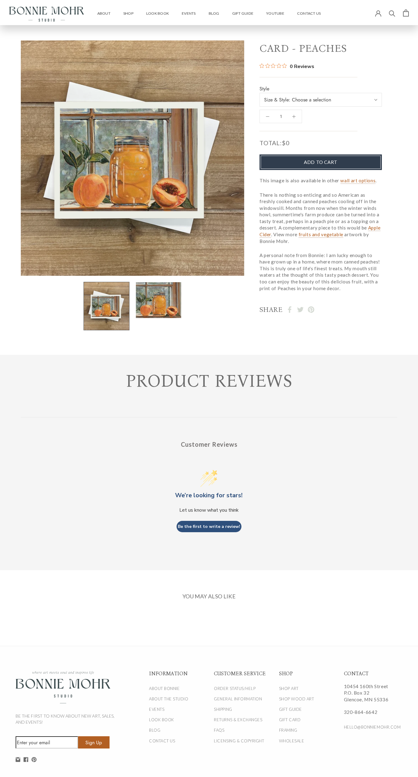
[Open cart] (406, 13)
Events (189, 13)
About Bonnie (164, 688)
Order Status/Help (235, 688)
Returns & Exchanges (238, 719)
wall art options (357, 180)
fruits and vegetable (321, 234)
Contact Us (309, 13)
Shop (128, 13)
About (103, 13)
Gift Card (290, 719)
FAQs (219, 730)
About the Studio (168, 698)
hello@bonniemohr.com (370, 727)
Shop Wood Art (296, 698)
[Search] (392, 13)
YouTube (275, 13)
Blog (214, 13)
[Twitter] (300, 309)
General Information (238, 698)
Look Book (157, 13)
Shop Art (289, 688)
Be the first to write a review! (209, 526)
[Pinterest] (311, 309)
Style (264, 88)
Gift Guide (242, 13)
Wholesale (291, 740)
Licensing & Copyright (239, 740)
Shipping (223, 709)
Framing (288, 730)
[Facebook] (289, 309)
